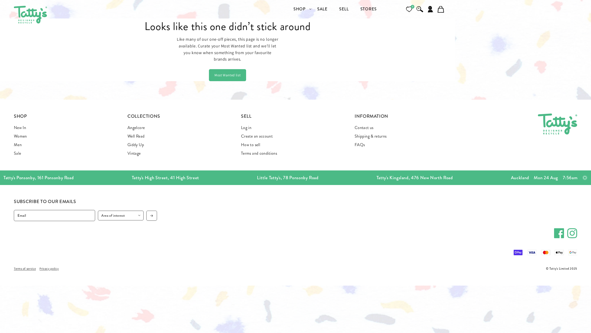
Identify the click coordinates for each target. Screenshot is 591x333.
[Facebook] (559, 233)
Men (18, 145)
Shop (20, 116)
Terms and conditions (259, 153)
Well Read (136, 136)
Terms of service (25, 269)
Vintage (134, 153)
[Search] (419, 9)
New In (20, 128)
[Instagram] (572, 233)
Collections (143, 116)
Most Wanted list (227, 75)
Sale (17, 153)
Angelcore (136, 128)
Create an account (257, 136)
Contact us (364, 128)
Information (371, 116)
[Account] (430, 9)
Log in (246, 128)
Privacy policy (49, 269)
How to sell (250, 145)
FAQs (360, 145)
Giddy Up (135, 145)
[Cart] (440, 9)
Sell (246, 116)
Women (20, 136)
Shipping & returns (370, 136)
